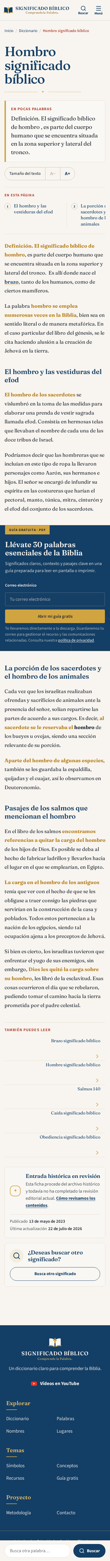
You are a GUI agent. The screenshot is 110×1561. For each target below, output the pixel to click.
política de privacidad (76, 640)
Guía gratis (67, 1478)
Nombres (15, 1431)
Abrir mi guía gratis (55, 616)
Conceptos (67, 1465)
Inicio (9, 31)
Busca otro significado (55, 1274)
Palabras (65, 1418)
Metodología (18, 1512)
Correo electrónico (21, 585)
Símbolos (15, 1465)
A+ (67, 173)
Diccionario (28, 31)
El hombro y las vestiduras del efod (33, 208)
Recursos (15, 1478)
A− (53, 173)
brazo (12, 282)
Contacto (66, 1512)
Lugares (64, 1431)
